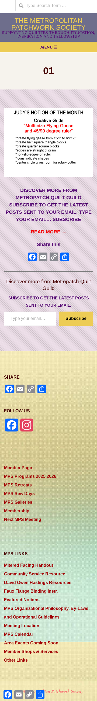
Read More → (49, 231)
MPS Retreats (18, 485)
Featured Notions (22, 600)
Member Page (18, 467)
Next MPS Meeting (22, 519)
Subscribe (75, 318)
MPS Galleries (18, 502)
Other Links (16, 660)
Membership (16, 511)
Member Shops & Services (31, 651)
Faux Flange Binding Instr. (31, 591)
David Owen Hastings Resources (37, 582)
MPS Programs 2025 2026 (30, 476)
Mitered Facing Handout (28, 565)
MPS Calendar (18, 634)
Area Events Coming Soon (31, 643)
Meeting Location (21, 625)
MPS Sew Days (19, 493)
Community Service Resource (34, 574)
